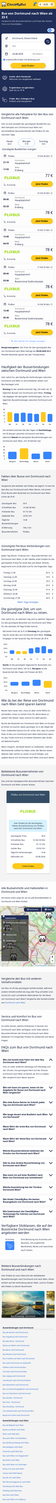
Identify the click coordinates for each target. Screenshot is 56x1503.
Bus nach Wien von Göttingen (15, 1466)
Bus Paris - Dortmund (11, 1404)
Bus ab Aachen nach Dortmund (15, 1334)
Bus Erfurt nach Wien (11, 1462)
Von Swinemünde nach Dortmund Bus (18, 1413)
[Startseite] (16, 4)
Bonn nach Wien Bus (11, 1436)
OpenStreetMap (42, 968)
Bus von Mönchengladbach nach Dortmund (20, 1391)
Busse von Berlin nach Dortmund (16, 1347)
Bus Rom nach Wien (11, 1497)
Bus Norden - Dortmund (12, 1400)
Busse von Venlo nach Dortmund (16, 1417)
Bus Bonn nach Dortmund (13, 1352)
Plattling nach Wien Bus (12, 1493)
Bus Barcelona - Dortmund (13, 1343)
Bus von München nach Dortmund (17, 1395)
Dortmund (33, 912)
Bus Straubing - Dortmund (13, 1409)
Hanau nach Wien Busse (12, 1475)
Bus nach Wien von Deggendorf (15, 1458)
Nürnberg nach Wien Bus (13, 1488)
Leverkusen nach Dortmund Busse (17, 1382)
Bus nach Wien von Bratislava (14, 1440)
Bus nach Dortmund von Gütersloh (17, 1365)
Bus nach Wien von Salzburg (14, 1501)
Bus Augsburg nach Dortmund (15, 1339)
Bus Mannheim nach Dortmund (15, 1387)
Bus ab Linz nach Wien (12, 1479)
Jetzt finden (42, 184)
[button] (42, 941)
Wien (49, 912)
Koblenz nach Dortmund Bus (14, 1369)
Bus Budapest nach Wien (13, 1449)
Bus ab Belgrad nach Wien (13, 1427)
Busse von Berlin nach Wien (14, 1432)
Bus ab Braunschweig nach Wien (16, 1445)
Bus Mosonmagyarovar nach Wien (17, 1484)
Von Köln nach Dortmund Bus (15, 1374)
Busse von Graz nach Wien (13, 1471)
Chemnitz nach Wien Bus (13, 1453)
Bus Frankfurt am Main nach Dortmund (19, 1361)
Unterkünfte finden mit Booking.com (23, 59)
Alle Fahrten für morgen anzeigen (29, 341)
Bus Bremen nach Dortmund (14, 1356)
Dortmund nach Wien (15, 1004)
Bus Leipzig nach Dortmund (14, 1378)
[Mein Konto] (34, 4)
